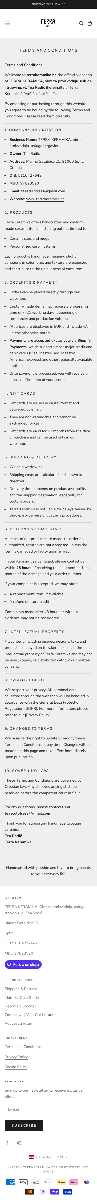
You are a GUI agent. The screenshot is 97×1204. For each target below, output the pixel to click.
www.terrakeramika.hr (45, 199)
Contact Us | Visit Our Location (31, 1014)
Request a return (19, 1023)
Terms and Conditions (23, 1046)
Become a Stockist (20, 1006)
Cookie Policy (16, 1067)
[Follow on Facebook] (7, 1143)
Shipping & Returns (21, 989)
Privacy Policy (16, 1057)
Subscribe (24, 1125)
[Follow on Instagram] (19, 1143)
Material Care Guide (22, 997)
